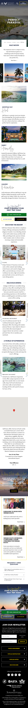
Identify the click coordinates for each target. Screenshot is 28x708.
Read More (14, 491)
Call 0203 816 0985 (20, 219)
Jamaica (18, 42)
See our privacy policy (22, 636)
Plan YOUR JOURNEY (23, 3)
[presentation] (1, 75)
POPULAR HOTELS (14, 659)
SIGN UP (22, 641)
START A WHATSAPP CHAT (15, 214)
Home (5, 42)
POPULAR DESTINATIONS (14, 654)
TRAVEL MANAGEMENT (14, 648)
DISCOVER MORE (14, 665)
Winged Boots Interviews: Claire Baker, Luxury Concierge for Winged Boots (13, 540)
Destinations (9, 42)
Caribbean (14, 42)
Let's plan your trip (7, 219)
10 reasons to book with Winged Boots (13, 512)
